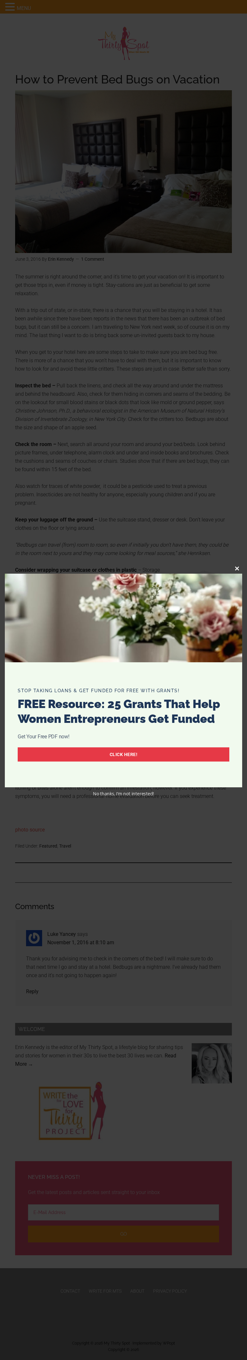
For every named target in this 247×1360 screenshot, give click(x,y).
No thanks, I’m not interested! (123, 794)
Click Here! (124, 754)
